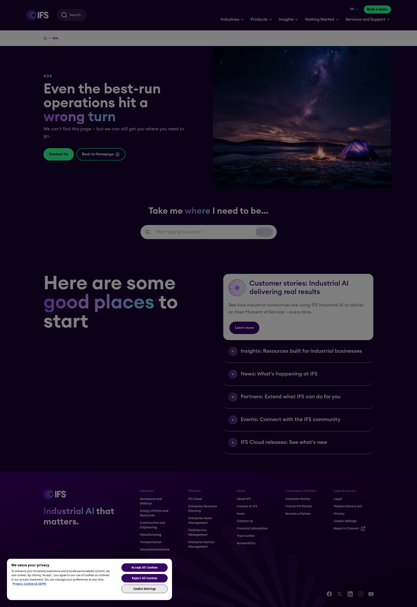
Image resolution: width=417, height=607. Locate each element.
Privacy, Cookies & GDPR (29, 584)
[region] (89, 579)
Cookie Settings (144, 589)
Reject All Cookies (144, 578)
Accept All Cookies (144, 567)
